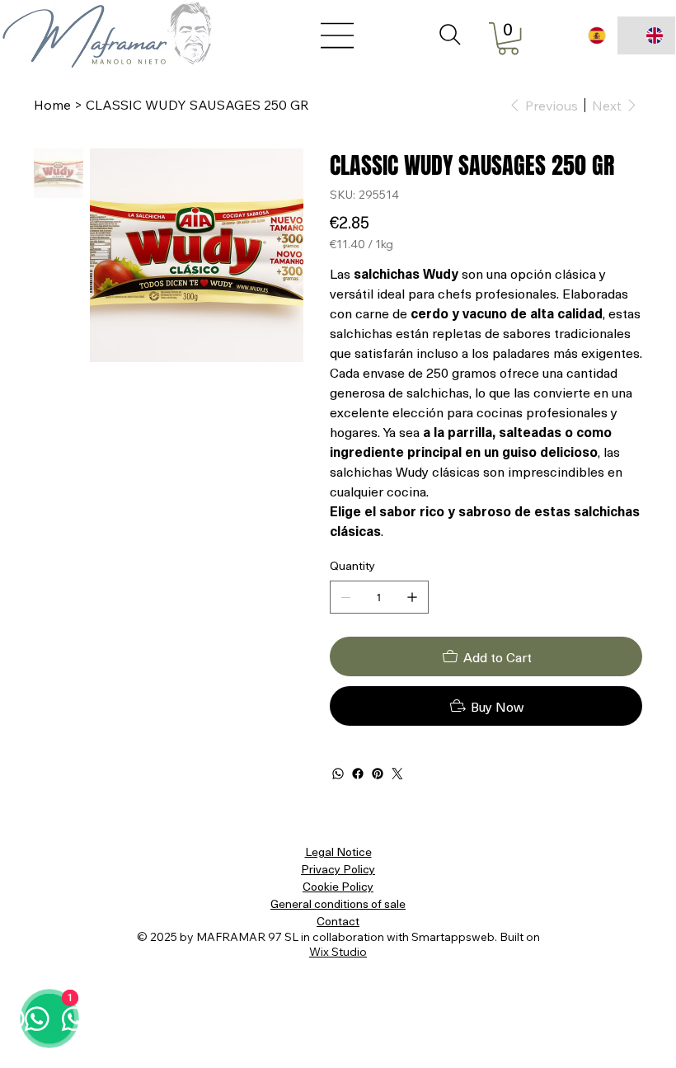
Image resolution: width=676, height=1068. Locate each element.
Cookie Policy (338, 886)
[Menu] (338, 35)
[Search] (450, 34)
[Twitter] (397, 773)
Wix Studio (338, 951)
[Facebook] (358, 773)
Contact (338, 920)
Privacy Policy (338, 868)
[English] (646, 35)
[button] (508, 38)
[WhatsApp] (338, 773)
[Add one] (412, 597)
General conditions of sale (338, 903)
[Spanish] (588, 35)
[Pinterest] (377, 773)
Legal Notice (338, 851)
